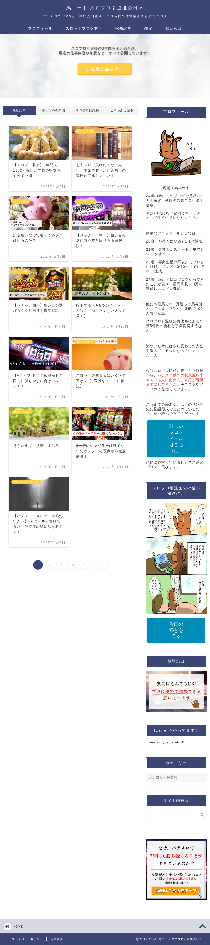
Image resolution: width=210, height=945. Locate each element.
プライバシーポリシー (27, 939)
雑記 (148, 28)
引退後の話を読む (105, 68)
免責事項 (56, 939)
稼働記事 (123, 28)
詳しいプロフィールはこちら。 (176, 438)
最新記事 (19, 110)
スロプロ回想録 (87, 110)
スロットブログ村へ (84, 28)
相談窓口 (173, 28)
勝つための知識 (53, 110)
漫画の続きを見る (176, 630)
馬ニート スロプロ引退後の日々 (105, 7)
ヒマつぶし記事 (121, 110)
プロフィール (40, 28)
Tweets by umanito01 (165, 742)
